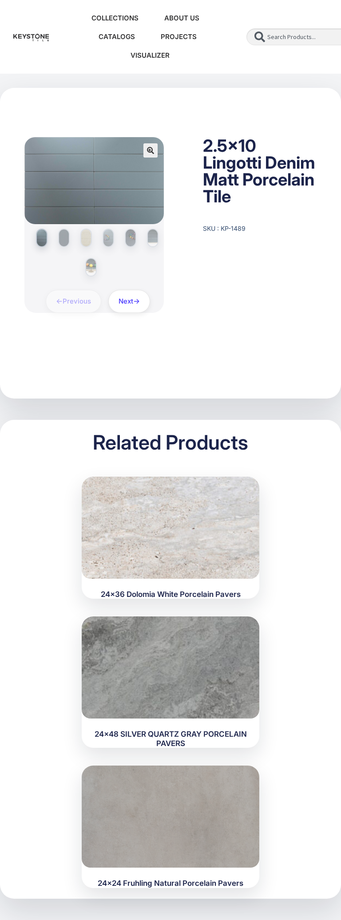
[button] (150, 150)
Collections (115, 18)
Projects (179, 36)
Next (126, 301)
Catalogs (117, 36)
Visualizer (150, 55)
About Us (181, 18)
